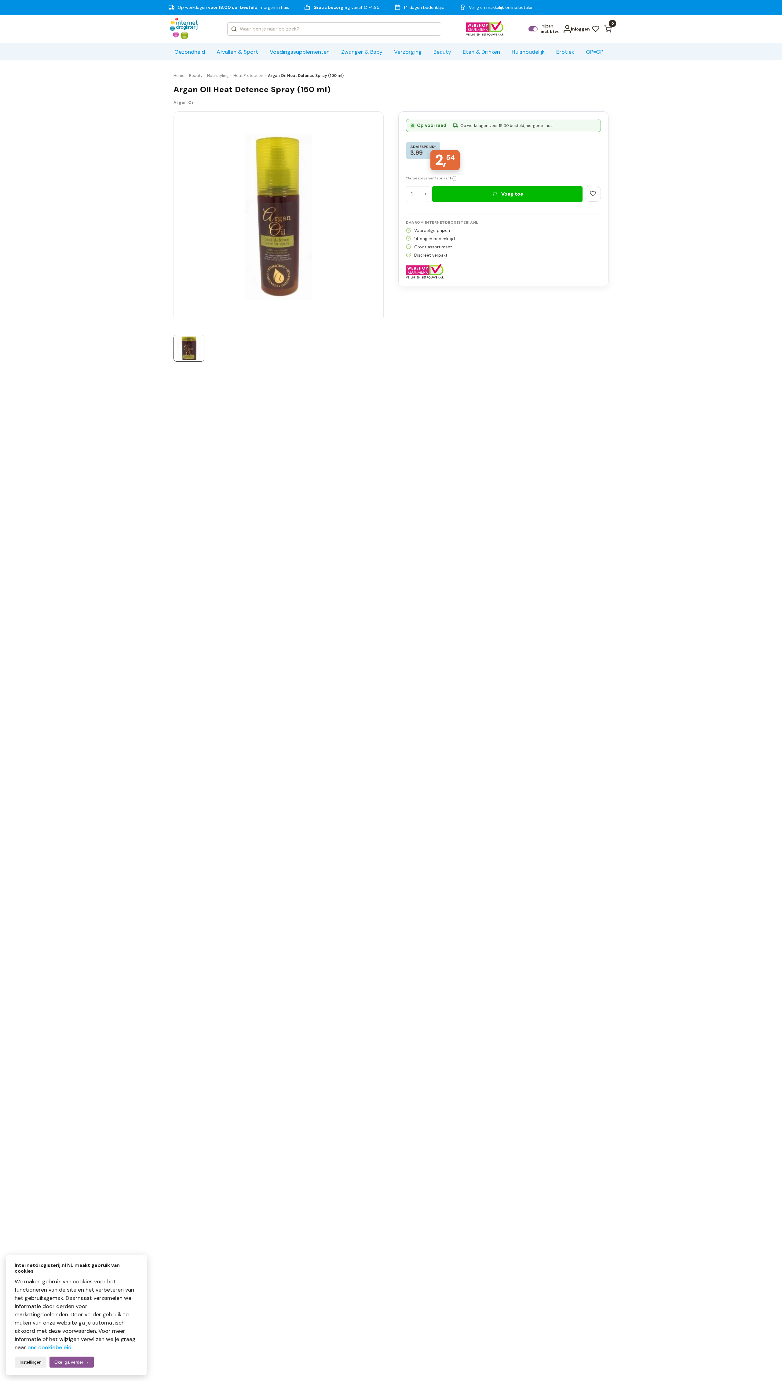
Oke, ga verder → (71, 1362)
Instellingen (31, 1362)
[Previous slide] (176, 218)
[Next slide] (381, 218)
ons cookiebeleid (49, 1347)
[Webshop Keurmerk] (485, 29)
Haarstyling (218, 75)
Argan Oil (184, 102)
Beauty (196, 75)
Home (179, 75)
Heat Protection (248, 75)
